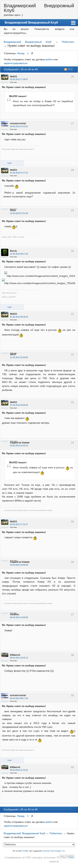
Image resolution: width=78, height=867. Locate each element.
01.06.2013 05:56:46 (19, 405)
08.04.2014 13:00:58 (19, 617)
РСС (70, 69)
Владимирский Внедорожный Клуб (39, 8)
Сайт (9, 163)
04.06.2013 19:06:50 (19, 565)
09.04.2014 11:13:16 (19, 770)
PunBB (25, 851)
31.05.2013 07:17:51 (19, 173)
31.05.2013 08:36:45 (19, 317)
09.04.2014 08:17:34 (19, 698)
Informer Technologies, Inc (54, 851)
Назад (20, 53)
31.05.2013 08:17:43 (19, 254)
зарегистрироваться (16, 63)
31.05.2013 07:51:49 (19, 213)
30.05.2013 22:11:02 (19, 126)
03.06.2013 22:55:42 (19, 445)
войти (49, 59)
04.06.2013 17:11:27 (19, 524)
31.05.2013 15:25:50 (19, 357)
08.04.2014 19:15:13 (19, 658)
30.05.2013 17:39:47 (19, 79)
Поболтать (68, 41)
